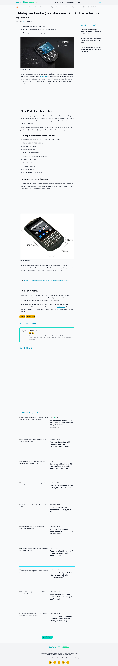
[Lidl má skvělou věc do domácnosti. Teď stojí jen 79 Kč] (33, 512)
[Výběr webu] (36, 2)
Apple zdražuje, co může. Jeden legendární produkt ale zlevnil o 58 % (91, 40)
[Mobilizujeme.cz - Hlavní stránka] (25, 2)
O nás (40, 658)
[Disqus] (59, 369)
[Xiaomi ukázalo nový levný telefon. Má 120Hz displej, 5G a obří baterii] (33, 599)
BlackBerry (43, 77)
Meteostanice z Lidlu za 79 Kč (27, 7)
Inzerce (46, 658)
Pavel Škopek (53, 482)
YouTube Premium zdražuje (45, 7)
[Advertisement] (47, 96)
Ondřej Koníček (19, 21)
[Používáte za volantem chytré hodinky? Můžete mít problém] (33, 490)
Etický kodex (60, 658)
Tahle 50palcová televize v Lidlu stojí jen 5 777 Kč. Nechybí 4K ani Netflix (91, 31)
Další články (47, 637)
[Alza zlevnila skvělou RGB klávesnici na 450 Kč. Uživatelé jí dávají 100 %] (33, 447)
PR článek (52, 548)
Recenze (101, 7)
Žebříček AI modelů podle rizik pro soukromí (68, 7)
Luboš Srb (52, 417)
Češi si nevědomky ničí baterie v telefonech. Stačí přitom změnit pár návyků (91, 49)
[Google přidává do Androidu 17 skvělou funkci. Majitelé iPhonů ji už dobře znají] (33, 621)
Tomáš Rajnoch (53, 439)
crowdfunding (31, 316)
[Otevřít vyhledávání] (100, 2)
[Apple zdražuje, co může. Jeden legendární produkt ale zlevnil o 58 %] (33, 534)
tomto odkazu (61, 307)
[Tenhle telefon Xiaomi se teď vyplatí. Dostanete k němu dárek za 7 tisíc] (33, 556)
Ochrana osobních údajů (73, 658)
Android (22, 316)
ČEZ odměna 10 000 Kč (89, 7)
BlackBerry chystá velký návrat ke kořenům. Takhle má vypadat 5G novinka (46, 280)
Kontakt (52, 658)
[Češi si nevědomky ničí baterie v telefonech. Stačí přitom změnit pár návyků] (33, 577)
